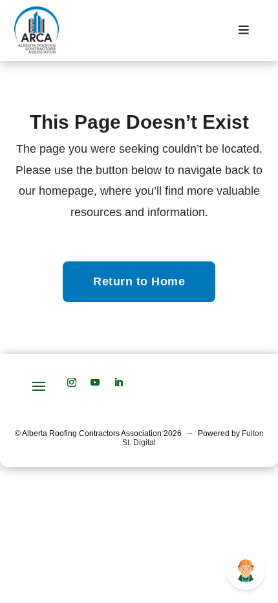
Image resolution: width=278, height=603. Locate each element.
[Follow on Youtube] (95, 382)
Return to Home (139, 281)
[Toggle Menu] (243, 31)
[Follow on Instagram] (72, 382)
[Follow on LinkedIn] (118, 382)
